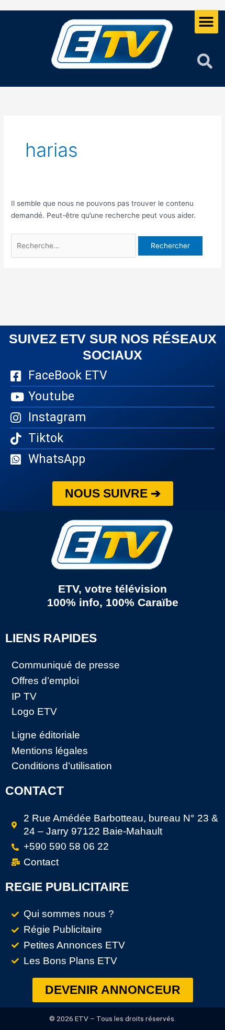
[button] (206, 21)
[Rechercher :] (74, 245)
